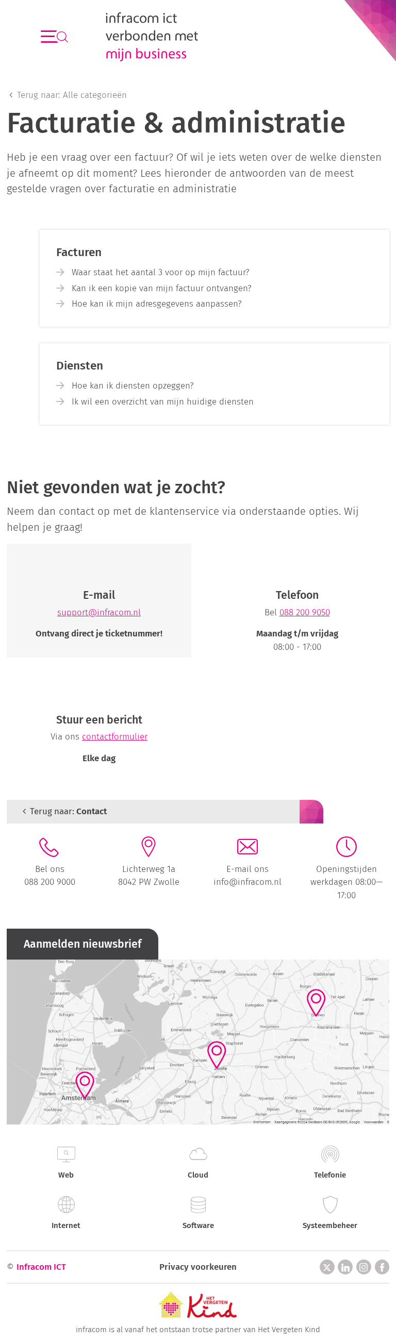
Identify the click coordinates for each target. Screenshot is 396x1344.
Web (66, 1175)
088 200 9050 (304, 612)
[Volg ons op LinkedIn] (345, 1266)
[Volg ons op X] (327, 1266)
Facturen (79, 252)
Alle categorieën (72, 95)
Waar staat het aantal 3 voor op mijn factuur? (161, 272)
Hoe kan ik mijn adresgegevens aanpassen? (157, 303)
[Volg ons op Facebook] (382, 1266)
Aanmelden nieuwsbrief (82, 944)
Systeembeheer (330, 1225)
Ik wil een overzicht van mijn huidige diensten (163, 401)
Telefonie (330, 1175)
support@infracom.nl (99, 612)
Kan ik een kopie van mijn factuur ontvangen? (162, 288)
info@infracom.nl (247, 882)
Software (198, 1225)
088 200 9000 (49, 882)
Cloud (198, 1175)
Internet (66, 1225)
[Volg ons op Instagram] (363, 1266)
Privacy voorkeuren (198, 1267)
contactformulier (114, 736)
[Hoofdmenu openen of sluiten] (49, 37)
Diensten (79, 366)
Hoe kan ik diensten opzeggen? (133, 385)
